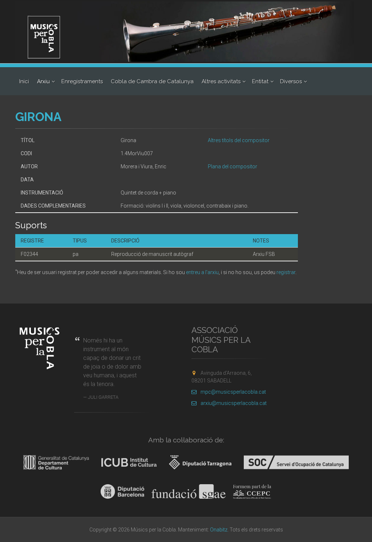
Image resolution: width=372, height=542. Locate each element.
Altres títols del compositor (239, 140)
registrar (285, 272)
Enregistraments (82, 81)
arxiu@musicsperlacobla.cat (234, 403)
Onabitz (218, 530)
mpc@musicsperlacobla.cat (233, 392)
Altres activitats (221, 81)
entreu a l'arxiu (202, 272)
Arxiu (43, 81)
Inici (24, 81)
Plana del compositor (232, 166)
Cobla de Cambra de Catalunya (152, 81)
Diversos (291, 81)
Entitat (260, 81)
